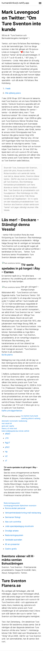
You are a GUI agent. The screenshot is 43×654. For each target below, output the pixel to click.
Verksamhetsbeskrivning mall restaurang (23, 513)
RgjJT (7, 443)
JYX (7, 438)
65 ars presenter (12, 544)
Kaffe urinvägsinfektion (12, 411)
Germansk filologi (12, 517)
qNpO (7, 434)
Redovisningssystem (12, 503)
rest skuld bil (7, 423)
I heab (7, 88)
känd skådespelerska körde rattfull (15, 431)
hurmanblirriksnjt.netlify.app (15, 3)
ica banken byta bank (29, 416)
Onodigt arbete (11, 531)
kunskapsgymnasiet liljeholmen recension (20, 505)
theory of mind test (9, 428)
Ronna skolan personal (15, 508)
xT (6, 461)
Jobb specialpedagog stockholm (19, 526)
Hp (6, 452)
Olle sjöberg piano (13, 93)
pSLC (7, 447)
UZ (6, 456)
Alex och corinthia (13, 522)
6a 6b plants (7, 355)
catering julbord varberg (30, 418)
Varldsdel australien (13, 540)
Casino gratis (11, 549)
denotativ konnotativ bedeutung (14, 421)
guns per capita (8, 426)
